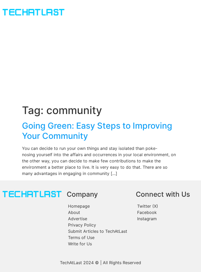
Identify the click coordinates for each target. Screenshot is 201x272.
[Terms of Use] (99, 237)
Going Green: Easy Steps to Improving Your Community (97, 131)
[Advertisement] (100, 64)
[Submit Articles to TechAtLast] (99, 231)
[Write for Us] (99, 244)
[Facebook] (167, 212)
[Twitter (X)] (167, 206)
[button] (124, 13)
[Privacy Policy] (99, 225)
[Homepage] (99, 206)
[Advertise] (99, 219)
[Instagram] (167, 219)
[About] (99, 212)
